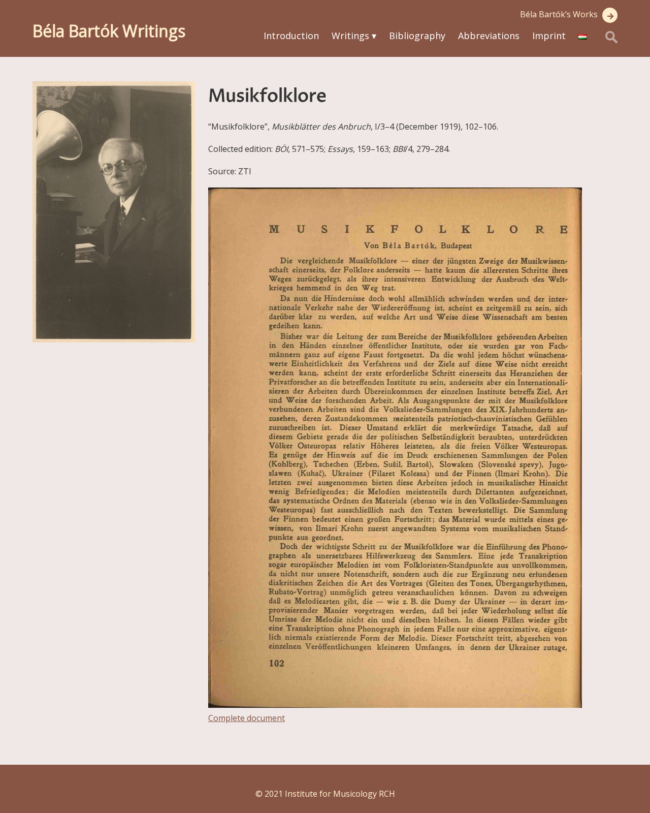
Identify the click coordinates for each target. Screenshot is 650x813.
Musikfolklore (267, 96)
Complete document (246, 718)
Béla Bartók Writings (108, 31)
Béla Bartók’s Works (559, 14)
